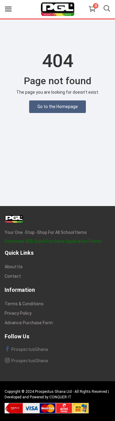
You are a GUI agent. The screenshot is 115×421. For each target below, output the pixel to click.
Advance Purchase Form (29, 322)
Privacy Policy (18, 313)
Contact (13, 276)
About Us (14, 266)
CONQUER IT (60, 397)
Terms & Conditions (24, 303)
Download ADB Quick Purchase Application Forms (53, 241)
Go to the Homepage (57, 106)
